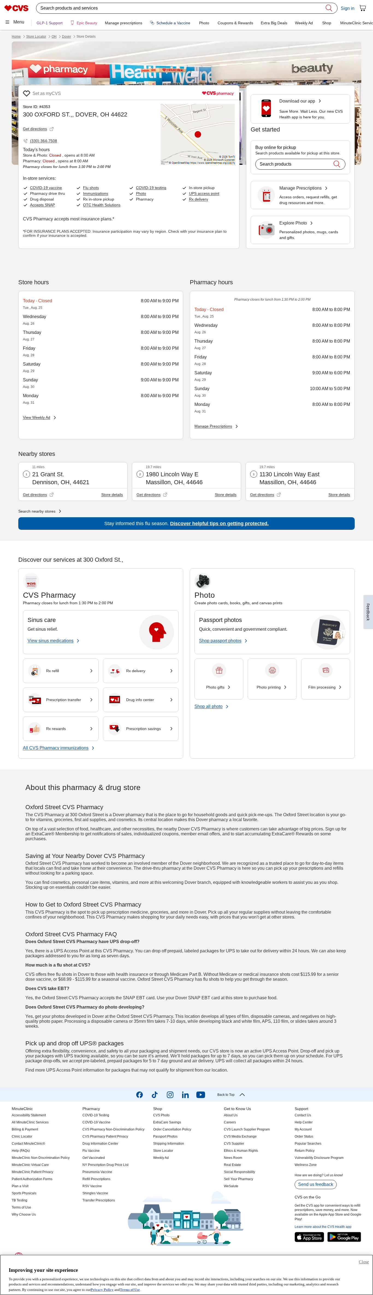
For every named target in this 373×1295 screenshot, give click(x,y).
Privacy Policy (102, 1289)
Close (364, 1262)
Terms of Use (130, 1289)
